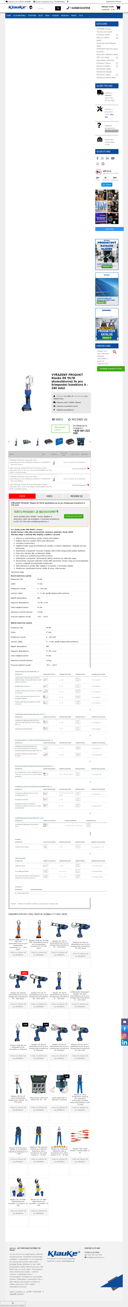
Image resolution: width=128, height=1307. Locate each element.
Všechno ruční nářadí (104, 32)
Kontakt (9, 21)
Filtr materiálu (19, 15)
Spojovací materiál (103, 66)
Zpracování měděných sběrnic (107, 54)
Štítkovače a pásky (103, 75)
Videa (47, 15)
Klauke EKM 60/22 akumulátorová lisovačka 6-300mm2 (18, 1047)
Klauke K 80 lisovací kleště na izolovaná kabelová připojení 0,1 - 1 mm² (18, 1151)
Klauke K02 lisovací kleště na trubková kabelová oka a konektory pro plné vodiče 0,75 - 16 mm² (59, 1151)
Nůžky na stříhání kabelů (102, 39)
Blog (41, 15)
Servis (73, 15)
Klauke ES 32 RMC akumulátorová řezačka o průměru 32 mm (38, 1202)
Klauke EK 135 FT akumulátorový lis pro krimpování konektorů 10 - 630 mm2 (38, 996)
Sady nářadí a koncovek (105, 60)
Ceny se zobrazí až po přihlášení (74, 462)
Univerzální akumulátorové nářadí (106, 44)
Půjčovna (32, 15)
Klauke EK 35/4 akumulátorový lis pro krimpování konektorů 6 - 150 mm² (59, 996)
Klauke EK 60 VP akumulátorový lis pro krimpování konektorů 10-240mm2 (59, 1047)
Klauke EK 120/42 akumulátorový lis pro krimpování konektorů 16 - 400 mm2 (18, 996)
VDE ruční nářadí (102, 57)
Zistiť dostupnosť (79, 469)
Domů (8, 15)
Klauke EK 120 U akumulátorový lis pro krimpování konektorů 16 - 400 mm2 (59, 944)
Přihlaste (60, 396)
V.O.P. (81, 15)
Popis (22, 496)
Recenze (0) (79, 419)
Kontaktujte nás (74, 516)
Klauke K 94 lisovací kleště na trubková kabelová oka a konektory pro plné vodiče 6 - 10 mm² (38, 1151)
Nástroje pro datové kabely (106, 77)
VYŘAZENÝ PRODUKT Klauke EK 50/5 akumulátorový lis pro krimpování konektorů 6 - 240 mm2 (79, 996)
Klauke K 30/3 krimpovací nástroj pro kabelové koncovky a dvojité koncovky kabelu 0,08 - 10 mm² (79, 1100)
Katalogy (65, 15)
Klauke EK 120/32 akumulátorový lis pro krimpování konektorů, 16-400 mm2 (80, 945)
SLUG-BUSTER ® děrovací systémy (59, 1099)
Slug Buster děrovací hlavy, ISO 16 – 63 (39, 1099)
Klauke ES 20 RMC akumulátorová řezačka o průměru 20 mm (18, 1202)
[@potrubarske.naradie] (98, 172)
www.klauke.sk (68, 1261)
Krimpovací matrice (103, 63)
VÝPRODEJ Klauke (103, 29)
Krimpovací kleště (103, 35)
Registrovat (110, 2)
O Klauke (55, 15)
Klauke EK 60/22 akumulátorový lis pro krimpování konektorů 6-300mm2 (38, 1047)
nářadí (31, 1259)
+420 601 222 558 (81, 432)
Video (59, 419)
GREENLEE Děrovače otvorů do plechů (107, 50)
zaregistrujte (79, 396)
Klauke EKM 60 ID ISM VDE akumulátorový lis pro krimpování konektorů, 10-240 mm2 (38, 944)
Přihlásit (118, 2)
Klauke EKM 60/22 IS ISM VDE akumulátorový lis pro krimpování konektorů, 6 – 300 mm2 (18, 944)
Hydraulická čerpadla (104, 72)
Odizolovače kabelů (103, 69)
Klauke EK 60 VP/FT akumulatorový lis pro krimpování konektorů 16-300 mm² (79, 1047)
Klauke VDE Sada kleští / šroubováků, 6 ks (79, 1150)
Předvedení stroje (59, 428)
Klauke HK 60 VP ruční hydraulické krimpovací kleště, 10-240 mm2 (18, 1099)
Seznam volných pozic (111, 369)
